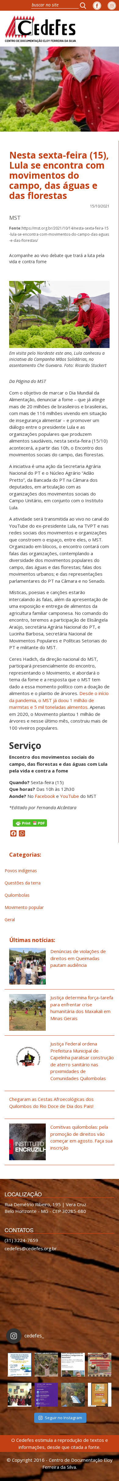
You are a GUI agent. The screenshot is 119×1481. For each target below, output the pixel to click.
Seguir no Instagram (63, 1417)
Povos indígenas (21, 870)
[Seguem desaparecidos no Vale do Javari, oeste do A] (73, 1365)
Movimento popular (24, 907)
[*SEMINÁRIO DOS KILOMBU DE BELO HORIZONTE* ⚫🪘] (100, 1395)
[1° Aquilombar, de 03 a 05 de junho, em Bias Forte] (100, 1365)
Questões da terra (23, 883)
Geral (10, 919)
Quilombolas (17, 895)
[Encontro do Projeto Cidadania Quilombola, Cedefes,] (19, 1395)
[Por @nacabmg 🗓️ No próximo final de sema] (19, 1365)
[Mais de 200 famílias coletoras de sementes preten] (46, 1365)
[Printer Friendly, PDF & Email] (30, 822)
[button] (85, 5)
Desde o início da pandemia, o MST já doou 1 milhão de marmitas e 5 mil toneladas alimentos (59, 700)
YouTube (69, 796)
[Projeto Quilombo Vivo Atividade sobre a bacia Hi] (73, 1395)
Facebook (45, 796)
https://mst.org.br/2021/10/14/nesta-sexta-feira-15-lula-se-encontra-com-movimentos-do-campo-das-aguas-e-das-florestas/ (59, 234)
